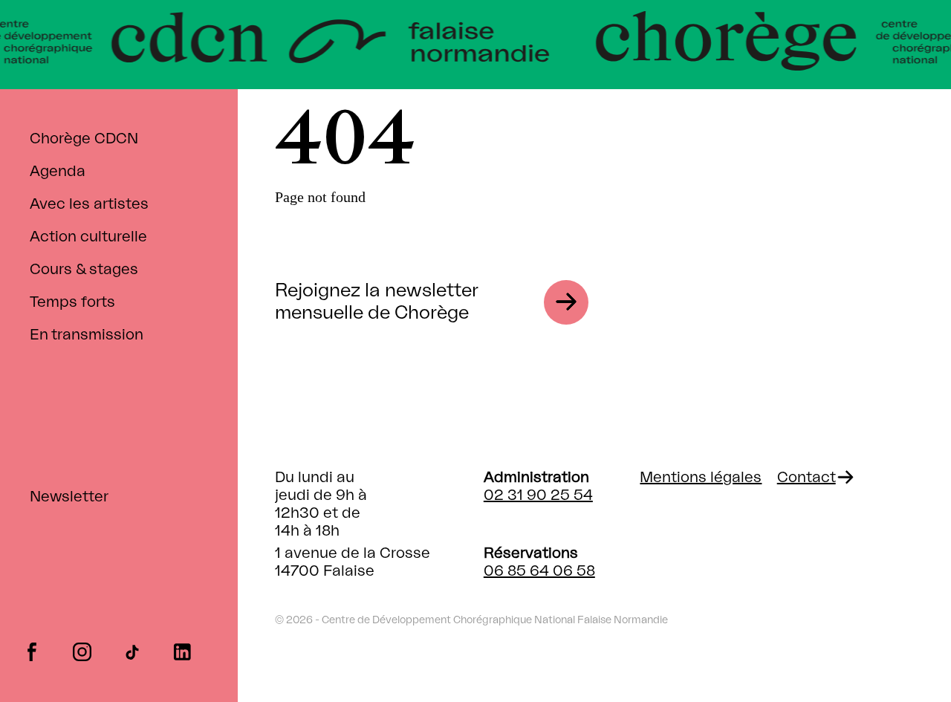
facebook (31, 651)
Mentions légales (701, 477)
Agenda (57, 171)
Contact (806, 477)
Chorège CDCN (84, 138)
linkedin (182, 651)
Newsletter (69, 497)
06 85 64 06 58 (539, 571)
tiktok (132, 651)
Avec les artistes (89, 204)
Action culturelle (88, 237)
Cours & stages (84, 269)
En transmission (86, 335)
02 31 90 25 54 (538, 495)
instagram (82, 651)
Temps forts (72, 302)
